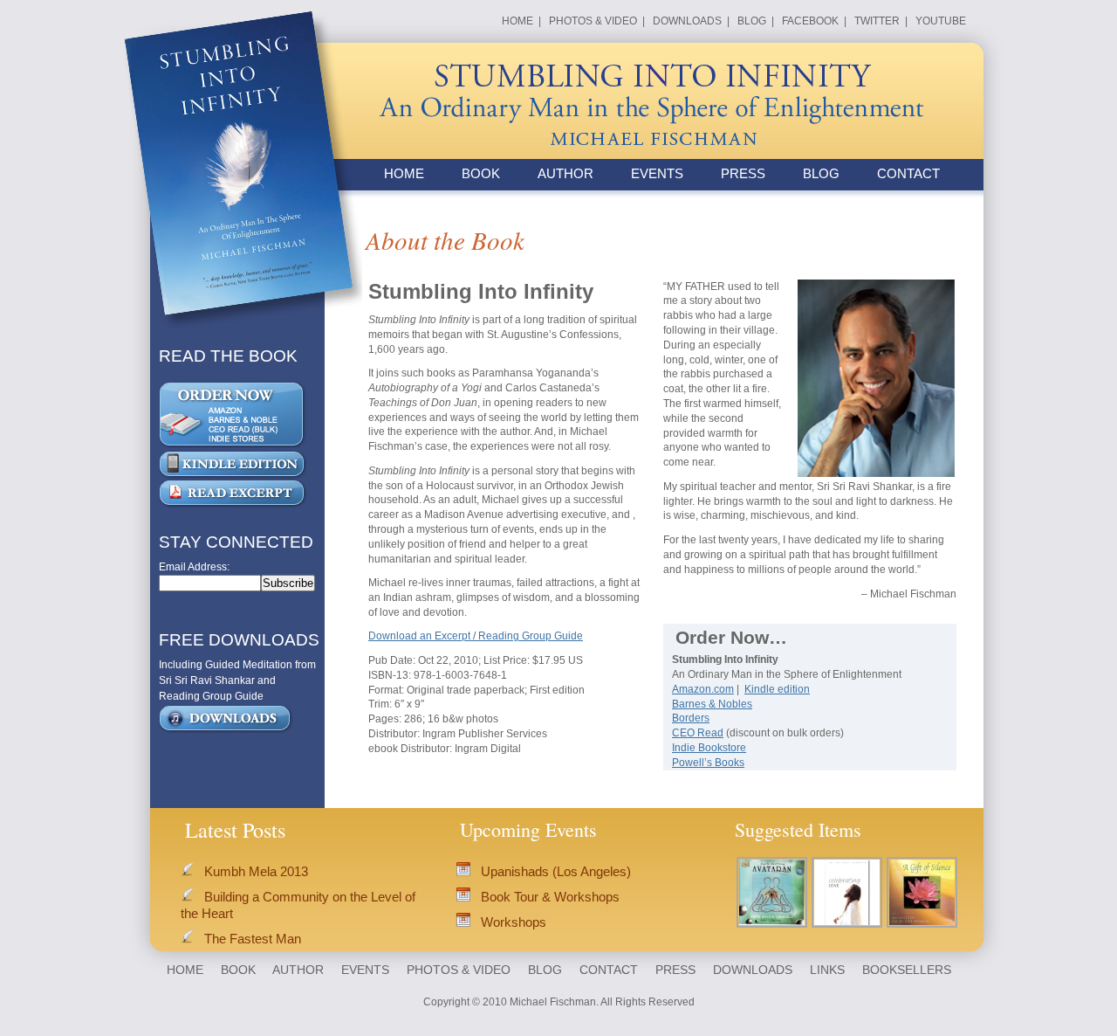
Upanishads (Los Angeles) (556, 871)
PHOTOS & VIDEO (593, 21)
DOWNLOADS (687, 21)
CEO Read (697, 733)
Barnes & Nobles (712, 704)
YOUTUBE (940, 21)
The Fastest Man (252, 938)
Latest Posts (235, 829)
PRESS (743, 173)
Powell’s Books (708, 762)
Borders (690, 718)
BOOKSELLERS (906, 970)
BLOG (751, 21)
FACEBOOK (810, 21)
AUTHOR (565, 173)
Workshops (513, 922)
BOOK (481, 173)
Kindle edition (777, 689)
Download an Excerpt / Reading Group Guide (475, 636)
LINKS (827, 970)
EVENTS (657, 173)
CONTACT (908, 173)
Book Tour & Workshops (550, 896)
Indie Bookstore (709, 748)
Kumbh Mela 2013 (256, 871)
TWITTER (877, 21)
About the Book (445, 240)
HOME (517, 21)
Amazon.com (703, 689)
